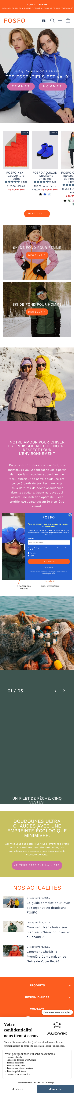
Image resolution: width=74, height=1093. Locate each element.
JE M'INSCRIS (48, 561)
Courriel (31, 539)
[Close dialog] (70, 515)
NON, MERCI (49, 567)
